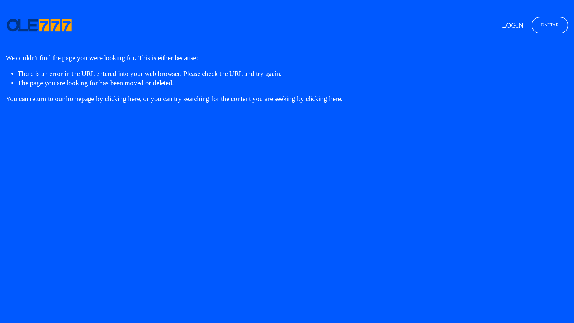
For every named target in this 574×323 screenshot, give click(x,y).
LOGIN (512, 25)
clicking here (122, 99)
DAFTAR (549, 25)
